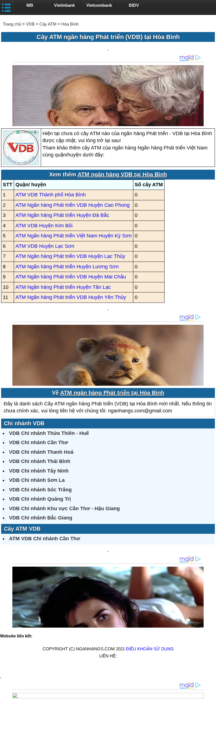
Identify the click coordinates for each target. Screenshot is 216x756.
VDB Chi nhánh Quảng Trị (40, 499)
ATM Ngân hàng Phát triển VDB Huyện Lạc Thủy (70, 256)
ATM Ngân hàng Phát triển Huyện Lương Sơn (67, 266)
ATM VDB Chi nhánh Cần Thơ (44, 538)
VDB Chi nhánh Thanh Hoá (41, 452)
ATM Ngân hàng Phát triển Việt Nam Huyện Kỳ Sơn (73, 236)
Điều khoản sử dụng (150, 648)
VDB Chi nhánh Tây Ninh (39, 471)
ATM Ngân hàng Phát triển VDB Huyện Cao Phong (72, 205)
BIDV (134, 5)
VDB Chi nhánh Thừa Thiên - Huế (49, 433)
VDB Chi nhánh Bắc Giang (40, 518)
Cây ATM (48, 24)
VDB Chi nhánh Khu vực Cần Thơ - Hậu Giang (64, 508)
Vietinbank (64, 5)
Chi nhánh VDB (24, 423)
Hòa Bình (69, 24)
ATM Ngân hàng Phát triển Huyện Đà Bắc (62, 215)
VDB (30, 24)
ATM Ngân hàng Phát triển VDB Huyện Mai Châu (70, 277)
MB (29, 5)
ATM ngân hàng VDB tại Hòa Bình (122, 174)
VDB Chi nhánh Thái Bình (39, 461)
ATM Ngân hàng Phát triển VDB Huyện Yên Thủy (70, 297)
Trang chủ (12, 24)
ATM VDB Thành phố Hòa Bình (50, 194)
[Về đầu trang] (210, 749)
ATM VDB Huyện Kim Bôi (44, 225)
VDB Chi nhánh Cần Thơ (38, 442)
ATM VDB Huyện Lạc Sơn (44, 246)
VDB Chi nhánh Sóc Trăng (40, 489)
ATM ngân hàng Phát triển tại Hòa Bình (112, 393)
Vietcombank (99, 5)
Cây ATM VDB (22, 529)
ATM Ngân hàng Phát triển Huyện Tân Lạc (63, 287)
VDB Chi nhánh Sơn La (37, 480)
